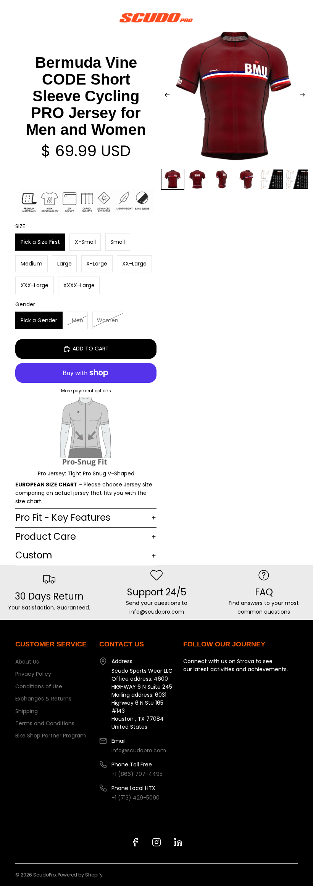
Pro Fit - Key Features (62, 517)
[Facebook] (135, 842)
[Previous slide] (164, 96)
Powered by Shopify (80, 875)
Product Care (45, 536)
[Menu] (9, 17)
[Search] (25, 17)
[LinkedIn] (178, 842)
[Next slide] (304, 96)
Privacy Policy (33, 674)
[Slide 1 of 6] (173, 179)
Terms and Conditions (44, 723)
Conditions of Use (38, 686)
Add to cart (91, 348)
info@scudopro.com (138, 750)
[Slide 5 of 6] (272, 179)
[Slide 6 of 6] (297, 179)
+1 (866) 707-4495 (137, 774)
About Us (27, 661)
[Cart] (303, 17)
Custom (33, 555)
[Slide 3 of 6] (222, 179)
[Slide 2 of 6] (197, 179)
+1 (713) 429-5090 (135, 797)
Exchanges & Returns (43, 698)
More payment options (86, 391)
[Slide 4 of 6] (247, 179)
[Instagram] (156, 842)
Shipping (26, 711)
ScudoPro (44, 875)
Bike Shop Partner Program (50, 735)
